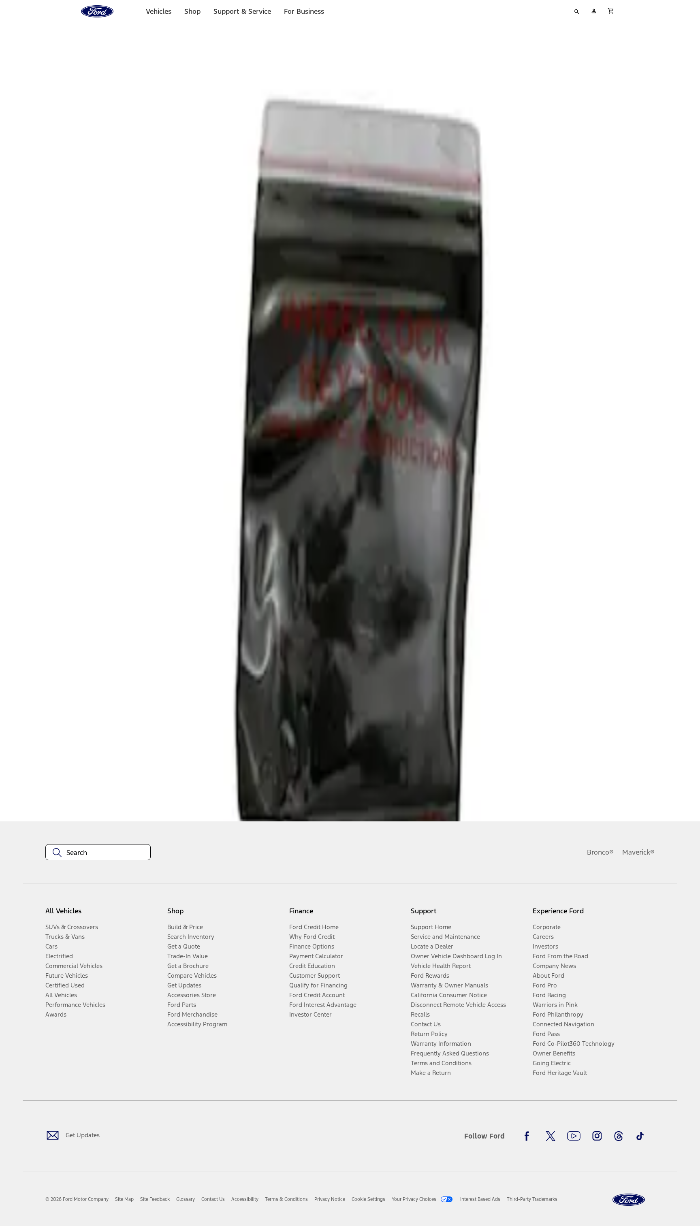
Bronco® (600, 852)
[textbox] (98, 852)
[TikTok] (640, 1136)
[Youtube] (573, 1136)
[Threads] (618, 1136)
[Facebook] (529, 1136)
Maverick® (638, 852)
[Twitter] (550, 1136)
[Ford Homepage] (628, 1200)
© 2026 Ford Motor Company (77, 1199)
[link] (124, 1199)
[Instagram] (597, 1136)
